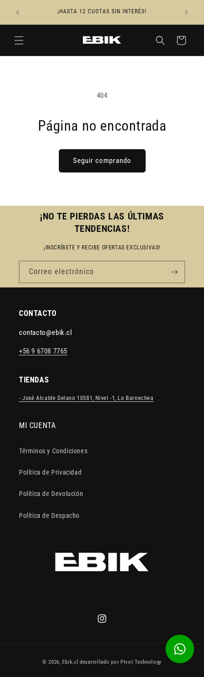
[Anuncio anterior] (17, 12)
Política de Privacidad (50, 472)
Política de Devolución (51, 493)
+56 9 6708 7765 (43, 351)
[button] (19, 40)
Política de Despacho (49, 515)
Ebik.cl (70, 662)
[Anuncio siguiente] (186, 12)
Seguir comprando (102, 160)
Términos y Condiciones (53, 451)
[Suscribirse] (174, 272)
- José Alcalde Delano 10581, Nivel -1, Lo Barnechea (86, 398)
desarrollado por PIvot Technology (121, 662)
